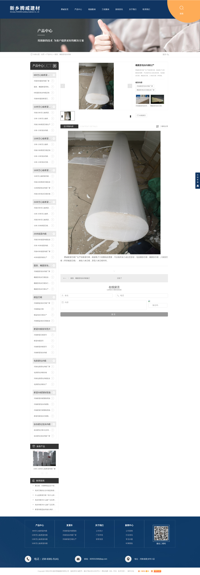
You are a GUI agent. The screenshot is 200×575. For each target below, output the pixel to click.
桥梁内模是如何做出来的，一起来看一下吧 (45, 509)
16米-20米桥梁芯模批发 (42, 226)
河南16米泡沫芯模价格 (42, 194)
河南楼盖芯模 (39, 309)
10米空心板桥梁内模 (43, 107)
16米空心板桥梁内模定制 (43, 176)
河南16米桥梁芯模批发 (42, 182)
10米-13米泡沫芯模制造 (42, 162)
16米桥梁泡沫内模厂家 (42, 188)
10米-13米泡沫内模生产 (42, 156)
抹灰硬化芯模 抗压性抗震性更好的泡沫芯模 (44, 430)
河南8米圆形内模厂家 (41, 81)
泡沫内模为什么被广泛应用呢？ (45, 500)
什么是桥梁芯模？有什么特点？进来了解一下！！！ (45, 495)
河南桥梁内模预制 (70, 531)
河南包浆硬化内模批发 (42, 378)
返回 (164, 54)
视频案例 (92, 9)
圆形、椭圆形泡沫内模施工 (80, 278)
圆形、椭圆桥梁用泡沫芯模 (43, 87)
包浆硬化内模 (40, 361)
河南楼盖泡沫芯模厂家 (42, 303)
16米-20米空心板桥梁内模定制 (44, 214)
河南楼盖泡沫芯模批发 (42, 321)
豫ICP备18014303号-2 (92, 571)
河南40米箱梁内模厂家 (42, 251)
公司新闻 (129, 531)
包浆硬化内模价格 (40, 372)
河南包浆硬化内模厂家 (42, 366)
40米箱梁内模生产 (40, 257)
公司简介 (99, 531)
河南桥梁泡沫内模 (40, 352)
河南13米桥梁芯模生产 (42, 124)
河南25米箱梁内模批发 (42, 240)
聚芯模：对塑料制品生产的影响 (45, 486)
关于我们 (132, 9)
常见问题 (129, 539)
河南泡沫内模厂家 (70, 535)
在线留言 (142, 115)
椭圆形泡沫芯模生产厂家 (43, 289)
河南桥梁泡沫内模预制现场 (43, 404)
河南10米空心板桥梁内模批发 (44, 113)
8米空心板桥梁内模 (43, 75)
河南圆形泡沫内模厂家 (42, 271)
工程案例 (105, 9)
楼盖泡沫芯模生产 (40, 315)
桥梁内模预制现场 (42, 392)
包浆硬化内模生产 (40, 384)
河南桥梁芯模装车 (40, 335)
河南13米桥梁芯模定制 (42, 150)
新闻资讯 (119, 9)
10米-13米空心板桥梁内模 (43, 118)
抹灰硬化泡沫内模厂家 (42, 436)
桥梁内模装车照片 (42, 329)
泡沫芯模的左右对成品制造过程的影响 (45, 490)
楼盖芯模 (38, 297)
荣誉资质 (99, 539)
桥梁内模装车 (39, 341)
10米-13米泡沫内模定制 (42, 130)
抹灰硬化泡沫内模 (42, 424)
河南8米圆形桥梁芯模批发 (43, 99)
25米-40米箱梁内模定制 (42, 245)
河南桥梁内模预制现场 (42, 398)
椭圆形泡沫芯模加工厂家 (43, 283)
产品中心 (78, 9)
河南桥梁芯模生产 (70, 539)
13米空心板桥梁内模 (43, 138)
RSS (115, 571)
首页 (42, 54)
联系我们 (146, 9)
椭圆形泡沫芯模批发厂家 (43, 277)
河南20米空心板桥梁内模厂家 (44, 208)
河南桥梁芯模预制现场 (42, 410)
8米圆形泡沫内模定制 (41, 93)
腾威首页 (64, 9)
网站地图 (105, 571)
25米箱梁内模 (40, 234)
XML (110, 571)
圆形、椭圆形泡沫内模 (63, 54)
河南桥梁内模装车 (40, 347)
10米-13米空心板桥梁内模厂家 (44, 144)
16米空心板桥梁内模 (43, 170)
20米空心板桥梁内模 (43, 202)
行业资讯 (129, 535)
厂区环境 (99, 535)
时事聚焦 (129, 543)
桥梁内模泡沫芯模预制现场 (43, 416)
